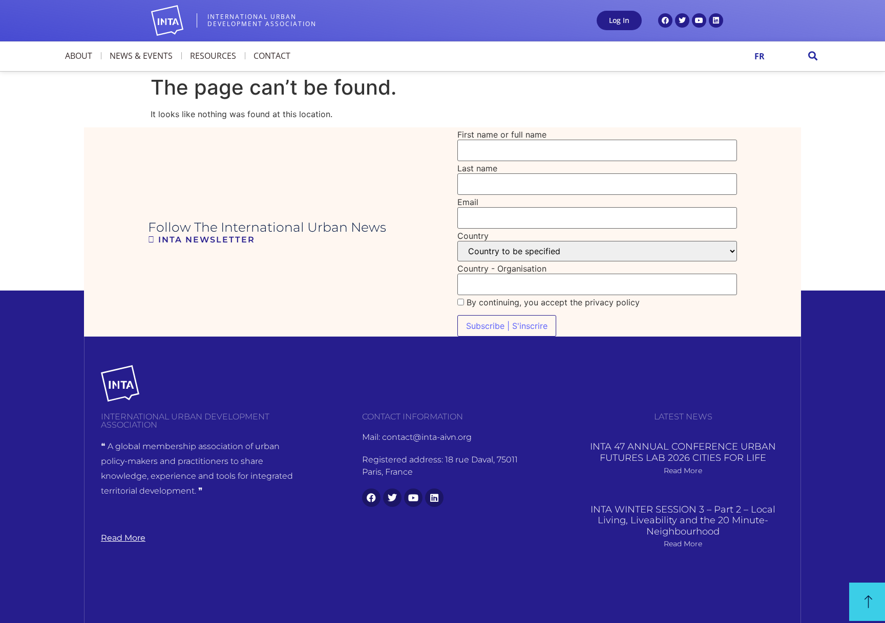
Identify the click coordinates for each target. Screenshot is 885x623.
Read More (683, 470)
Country (473, 236)
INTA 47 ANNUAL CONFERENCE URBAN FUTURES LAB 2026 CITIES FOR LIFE (683, 452)
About (78, 55)
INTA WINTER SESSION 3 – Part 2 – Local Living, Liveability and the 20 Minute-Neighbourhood (683, 520)
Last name (477, 168)
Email (467, 202)
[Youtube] (699, 20)
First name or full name (501, 134)
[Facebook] (665, 20)
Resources (213, 55)
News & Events (141, 55)
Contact (272, 55)
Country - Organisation (501, 268)
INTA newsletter (205, 239)
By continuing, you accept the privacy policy (552, 302)
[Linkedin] (716, 20)
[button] (813, 56)
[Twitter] (682, 20)
